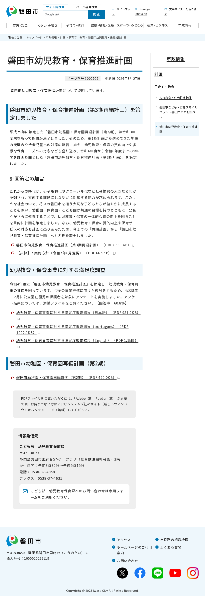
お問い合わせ (127, 560)
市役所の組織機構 (174, 539)
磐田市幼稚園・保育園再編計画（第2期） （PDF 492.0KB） (66, 377)
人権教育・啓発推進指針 (175, 97)
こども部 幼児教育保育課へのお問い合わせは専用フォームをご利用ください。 (77, 494)
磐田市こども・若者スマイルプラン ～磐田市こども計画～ (178, 112)
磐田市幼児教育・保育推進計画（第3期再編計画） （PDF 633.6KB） (74, 244)
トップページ (34, 37)
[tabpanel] (76, 14)
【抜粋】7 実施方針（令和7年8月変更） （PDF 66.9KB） (64, 252)
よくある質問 (170, 547)
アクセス (124, 539)
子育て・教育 (77, 37)
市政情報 (51, 37)
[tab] (55, 7)
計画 (62, 37)
